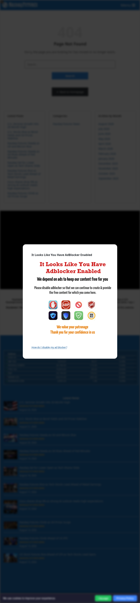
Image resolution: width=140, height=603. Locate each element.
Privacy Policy (125, 598)
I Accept (103, 598)
